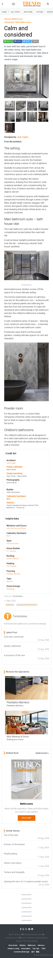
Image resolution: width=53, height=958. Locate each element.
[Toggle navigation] (13, 4)
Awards (10, 502)
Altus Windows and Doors (16, 528)
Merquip (10, 581)
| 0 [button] (9, 41)
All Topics (15, 12)
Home (4, 12)
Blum (8, 536)
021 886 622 (16, 935)
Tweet (27, 41)
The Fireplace (11, 566)
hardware (21, 496)
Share (18, 41)
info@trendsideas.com (32, 935)
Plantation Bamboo (13, 574)
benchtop (18, 473)
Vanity (10, 467)
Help (36, 41)
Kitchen (40, 12)
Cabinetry (11, 496)
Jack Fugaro (11, 463)
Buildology (10, 589)
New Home (28, 12)
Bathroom (10, 605)
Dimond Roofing (13, 559)
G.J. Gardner (11, 551)
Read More (26, 818)
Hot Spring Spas (13, 543)
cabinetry (17, 467)
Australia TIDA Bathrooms (27, 605)
